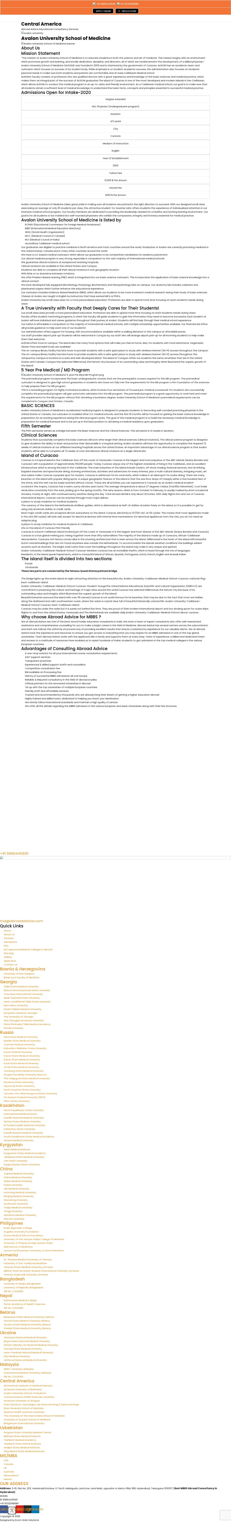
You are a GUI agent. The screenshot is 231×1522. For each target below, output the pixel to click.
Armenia (9, 1255)
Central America (17, 1381)
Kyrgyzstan (11, 1145)
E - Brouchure (127, 11)
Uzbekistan (11, 1428)
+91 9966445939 (105, 3)
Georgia (8, 982)
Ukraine (8, 1333)
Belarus (7, 1312)
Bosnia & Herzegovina (22, 969)
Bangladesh (12, 1279)
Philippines (11, 1223)
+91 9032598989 (129, 3)
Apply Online (103, 11)
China (6, 1169)
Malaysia (9, 1364)
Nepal (6, 1296)
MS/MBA (8, 1456)
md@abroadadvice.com (21, 921)
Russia (7, 1032)
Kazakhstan (12, 1105)
